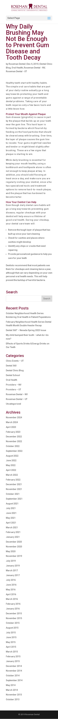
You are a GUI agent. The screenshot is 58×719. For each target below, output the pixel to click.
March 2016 (12, 599)
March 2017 (12, 570)
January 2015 (13, 661)
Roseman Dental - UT (16, 71)
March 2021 (12, 527)
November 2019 (14, 556)
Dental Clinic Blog (15, 370)
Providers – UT (13, 389)
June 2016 (11, 585)
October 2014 (12, 675)
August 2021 (12, 503)
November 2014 (14, 670)
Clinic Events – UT (15, 361)
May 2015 (10, 642)
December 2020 (14, 542)
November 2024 (14, 417)
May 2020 (10, 551)
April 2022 (11, 470)
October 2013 (12, 699)
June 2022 (11, 460)
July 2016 (11, 580)
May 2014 (10, 685)
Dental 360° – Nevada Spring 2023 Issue (26, 330)
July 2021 (11, 508)
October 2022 (12, 446)
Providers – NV (13, 384)
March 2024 (12, 422)
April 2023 (11, 427)
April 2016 (11, 594)
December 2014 (14, 666)
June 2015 (11, 637)
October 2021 (12, 494)
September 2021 (14, 499)
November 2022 (14, 441)
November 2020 (14, 546)
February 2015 (13, 656)
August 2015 (12, 628)
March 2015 (12, 651)
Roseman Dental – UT (16, 399)
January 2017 (13, 575)
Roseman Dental (17, 64)
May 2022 (10, 465)
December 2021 (14, 484)
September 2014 (14, 680)
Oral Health (17, 67)
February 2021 (13, 532)
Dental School (13, 375)
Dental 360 (11, 365)
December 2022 (14, 436)
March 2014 (12, 690)
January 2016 (13, 608)
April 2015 (11, 647)
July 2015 (11, 632)
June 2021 (11, 513)
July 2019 (11, 561)
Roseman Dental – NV (17, 394)
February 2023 (13, 432)
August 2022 (12, 456)
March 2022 (12, 475)
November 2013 (14, 694)
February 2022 (13, 479)
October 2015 (12, 623)
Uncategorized (13, 404)
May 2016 (10, 589)
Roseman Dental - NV (34, 67)
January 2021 (13, 537)
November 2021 (14, 489)
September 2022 (14, 451)
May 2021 (10, 518)
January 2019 (13, 565)
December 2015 (14, 613)
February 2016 (13, 604)
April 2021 (11, 522)
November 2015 (14, 618)
